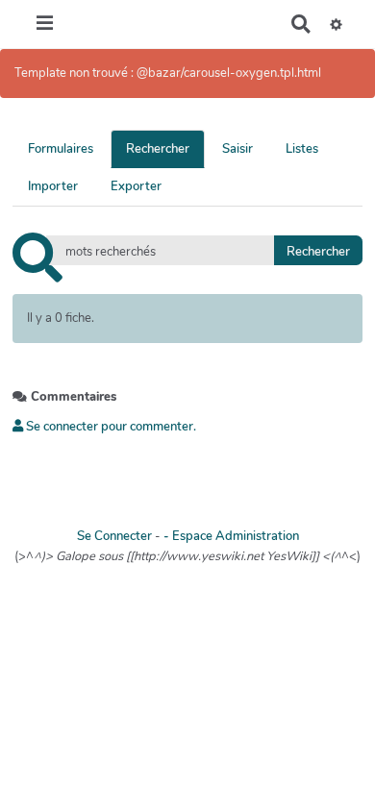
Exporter (136, 186)
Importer (53, 186)
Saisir (237, 149)
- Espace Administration (231, 536)
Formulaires (60, 149)
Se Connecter (114, 536)
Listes (302, 149)
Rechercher (157, 149)
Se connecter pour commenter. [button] (109, 426)
